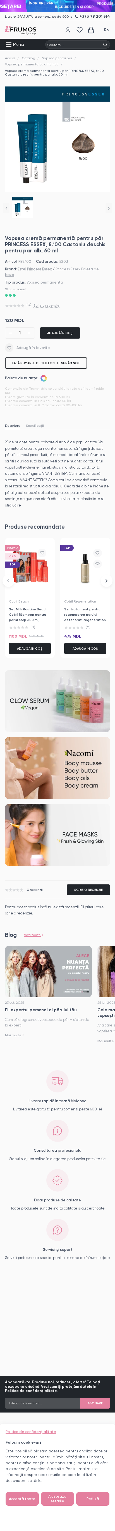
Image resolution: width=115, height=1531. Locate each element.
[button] (6, 208)
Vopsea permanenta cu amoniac (32, 64)
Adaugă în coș (60, 333)
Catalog (28, 58)
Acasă (10, 58)
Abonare (95, 1403)
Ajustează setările (57, 1498)
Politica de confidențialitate (31, 1432)
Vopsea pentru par (57, 58)
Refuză (93, 1499)
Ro (106, 30)
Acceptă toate (22, 1499)
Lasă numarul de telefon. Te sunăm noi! (46, 363)
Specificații (35, 426)
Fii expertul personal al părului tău (41, 1009)
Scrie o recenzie (46, 305)
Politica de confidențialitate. (31, 1391)
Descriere (12, 426)
